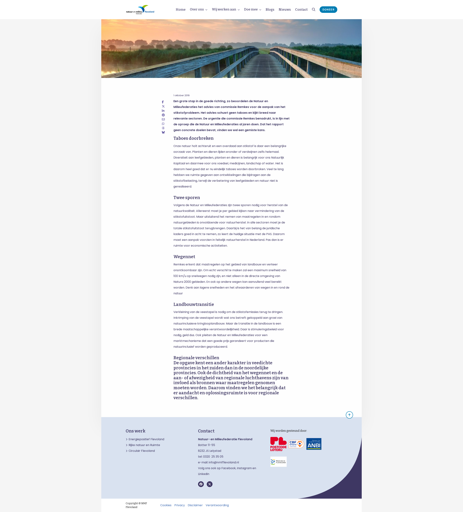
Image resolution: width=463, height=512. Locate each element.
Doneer (328, 9)
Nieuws (285, 10)
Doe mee (251, 9)
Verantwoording (217, 505)
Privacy (179, 505)
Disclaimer (195, 505)
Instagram (244, 468)
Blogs (270, 10)
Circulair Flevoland (142, 450)
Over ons (197, 9)
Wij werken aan (224, 9)
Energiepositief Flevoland (146, 439)
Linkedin (203, 474)
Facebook (228, 468)
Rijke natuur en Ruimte (144, 445)
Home (181, 10)
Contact (301, 10)
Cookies (165, 505)
